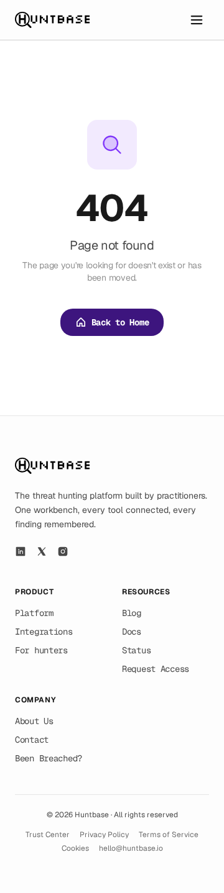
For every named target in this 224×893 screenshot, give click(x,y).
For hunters (41, 650)
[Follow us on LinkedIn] (20, 551)
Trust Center (48, 835)
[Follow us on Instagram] (62, 551)
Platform (34, 613)
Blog (131, 613)
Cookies (75, 848)
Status (136, 650)
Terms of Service (168, 835)
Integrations (44, 631)
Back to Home (120, 322)
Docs (131, 631)
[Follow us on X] (41, 551)
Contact (32, 739)
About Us (34, 721)
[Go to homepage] (52, 20)
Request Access (155, 668)
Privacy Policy (104, 835)
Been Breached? (48, 758)
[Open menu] (196, 19)
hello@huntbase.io (131, 848)
